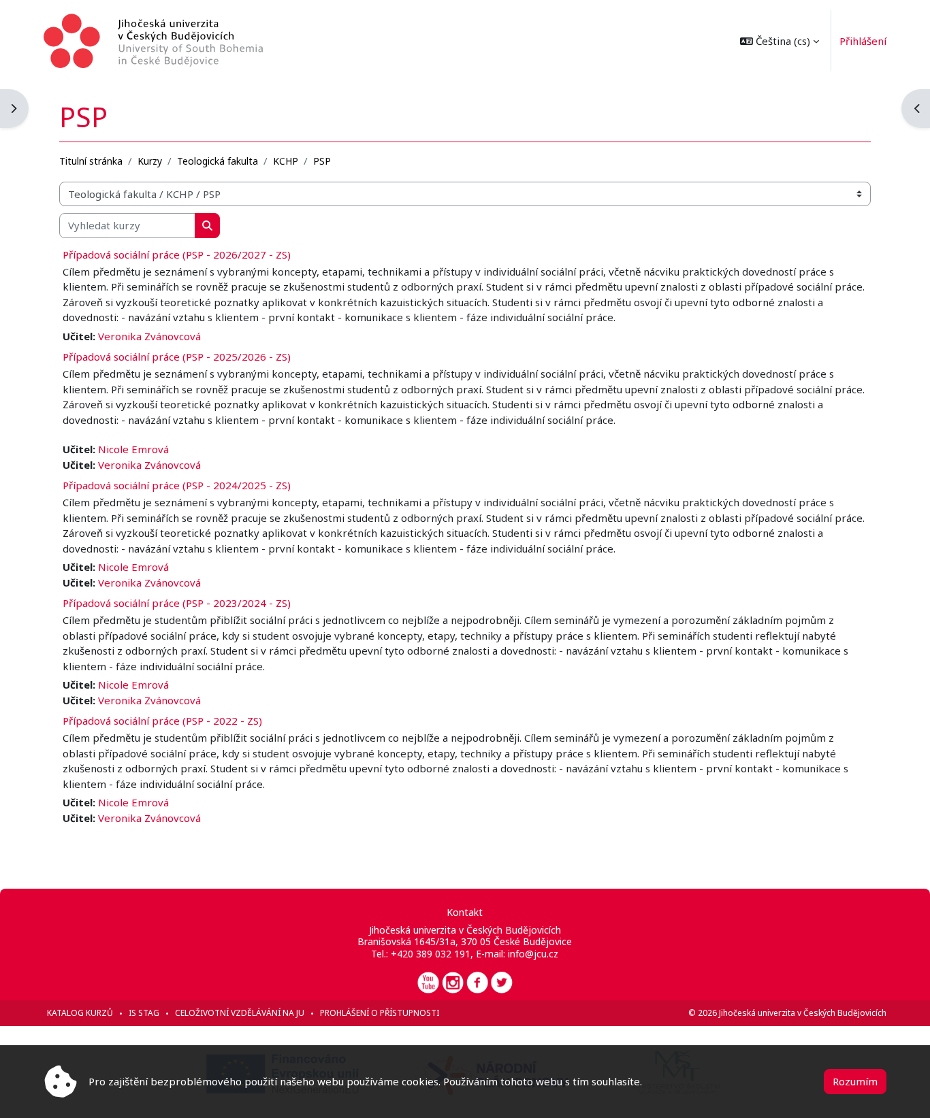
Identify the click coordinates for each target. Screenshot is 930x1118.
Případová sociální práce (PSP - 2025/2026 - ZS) (177, 356)
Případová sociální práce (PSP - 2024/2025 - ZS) (177, 485)
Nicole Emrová (133, 449)
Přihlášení (862, 41)
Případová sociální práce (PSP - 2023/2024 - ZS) (177, 603)
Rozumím (855, 1081)
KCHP (285, 160)
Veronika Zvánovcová (149, 336)
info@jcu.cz (533, 953)
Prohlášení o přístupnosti (379, 1013)
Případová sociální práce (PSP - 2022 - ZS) (162, 720)
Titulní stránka (91, 160)
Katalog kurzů (80, 1013)
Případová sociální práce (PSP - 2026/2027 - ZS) (177, 254)
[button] (779, 41)
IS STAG (144, 1013)
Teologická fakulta (217, 160)
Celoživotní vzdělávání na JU (239, 1013)
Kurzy (150, 160)
